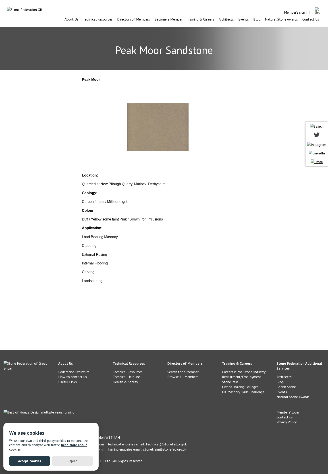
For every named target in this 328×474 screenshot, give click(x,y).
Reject (72, 461)
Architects (226, 19)
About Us (71, 19)
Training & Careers (200, 19)
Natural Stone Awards (281, 19)
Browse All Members (182, 376)
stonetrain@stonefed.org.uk (164, 449)
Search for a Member (183, 372)
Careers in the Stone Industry (244, 372)
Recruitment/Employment (241, 376)
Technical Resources (98, 19)
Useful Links (67, 382)
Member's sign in (296, 12)
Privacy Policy (286, 422)
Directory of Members (133, 19)
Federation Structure (73, 372)
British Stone (286, 387)
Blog (256, 19)
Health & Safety (125, 382)
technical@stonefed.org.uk (166, 444)
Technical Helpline (126, 376)
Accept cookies (29, 461)
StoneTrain (230, 382)
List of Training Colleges (240, 387)
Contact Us (310, 19)
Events (243, 19)
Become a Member (168, 19)
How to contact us (72, 376)
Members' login (287, 412)
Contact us (284, 417)
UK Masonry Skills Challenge (243, 392)
